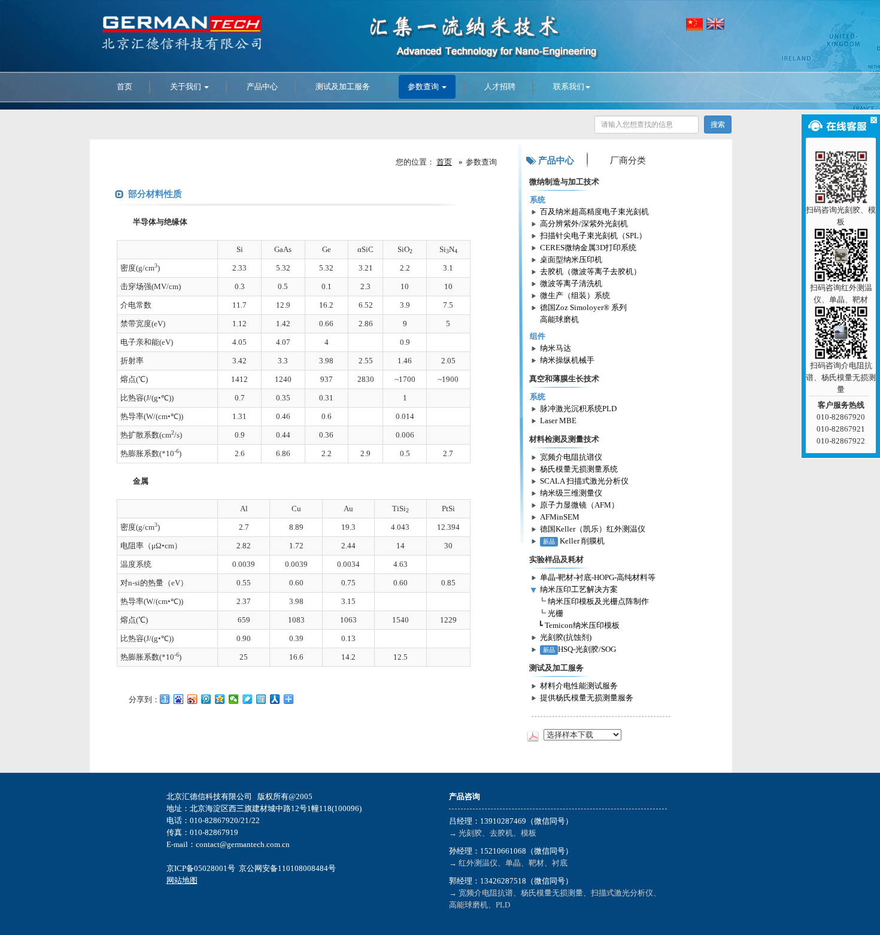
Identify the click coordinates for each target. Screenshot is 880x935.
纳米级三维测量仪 (571, 492)
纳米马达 (555, 348)
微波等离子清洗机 (571, 283)
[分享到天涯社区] (261, 699)
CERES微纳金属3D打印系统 (588, 247)
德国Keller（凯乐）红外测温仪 (592, 528)
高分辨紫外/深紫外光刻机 (584, 223)
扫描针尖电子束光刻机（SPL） (593, 235)
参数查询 (424, 86)
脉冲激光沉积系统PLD (578, 408)
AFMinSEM (559, 516)
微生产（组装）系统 (575, 295)
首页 (124, 86)
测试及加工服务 (342, 86)
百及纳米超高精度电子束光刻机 (594, 211)
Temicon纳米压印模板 (582, 625)
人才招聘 (499, 86)
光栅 (555, 613)
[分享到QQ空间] (220, 699)
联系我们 (568, 86)
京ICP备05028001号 (200, 868)
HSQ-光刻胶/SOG (579, 649)
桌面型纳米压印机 (571, 259)
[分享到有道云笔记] (247, 699)
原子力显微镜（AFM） (579, 504)
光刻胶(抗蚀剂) (565, 637)
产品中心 (262, 86)
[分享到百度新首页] (179, 699)
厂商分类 (628, 160)
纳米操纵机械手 (567, 360)
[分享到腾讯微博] (206, 699)
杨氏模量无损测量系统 (579, 469)
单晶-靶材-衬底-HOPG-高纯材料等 (598, 577)
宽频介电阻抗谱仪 (571, 457)
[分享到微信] (234, 699)
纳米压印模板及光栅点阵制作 (598, 601)
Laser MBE (558, 420)
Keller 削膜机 (574, 540)
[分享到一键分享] (165, 699)
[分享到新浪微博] (192, 699)
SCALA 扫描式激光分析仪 (584, 480)
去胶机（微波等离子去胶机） (590, 271)
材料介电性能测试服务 (579, 685)
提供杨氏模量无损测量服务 (586, 697)
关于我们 (186, 86)
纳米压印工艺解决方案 (579, 589)
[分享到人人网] (275, 699)
